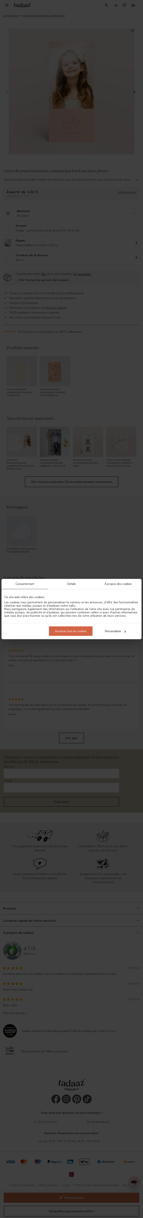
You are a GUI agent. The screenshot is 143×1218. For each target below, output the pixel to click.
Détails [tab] (71, 583)
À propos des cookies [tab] (118, 583)
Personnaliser (113, 631)
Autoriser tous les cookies (71, 631)
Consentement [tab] (24, 583)
